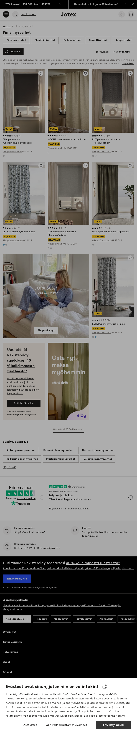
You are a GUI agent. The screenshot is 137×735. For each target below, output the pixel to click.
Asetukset (30, 725)
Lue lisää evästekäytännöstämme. (105, 715)
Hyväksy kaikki (113, 725)
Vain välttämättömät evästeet (66, 725)
